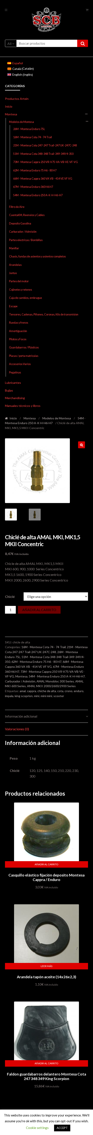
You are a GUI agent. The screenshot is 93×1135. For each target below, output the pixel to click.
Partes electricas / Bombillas (26, 240)
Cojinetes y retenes (20, 289)
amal (23, 691)
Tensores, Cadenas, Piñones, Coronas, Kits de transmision (43, 314)
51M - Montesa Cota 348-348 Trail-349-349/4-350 (43, 153)
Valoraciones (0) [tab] (17, 729)
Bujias (9, 390)
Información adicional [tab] (21, 716)
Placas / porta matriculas (23, 355)
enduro (78, 691)
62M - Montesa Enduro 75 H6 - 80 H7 (34, 170)
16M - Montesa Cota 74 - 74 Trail (32, 137)
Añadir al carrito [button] (46, 864)
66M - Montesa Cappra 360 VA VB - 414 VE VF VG (42, 178)
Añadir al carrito (39, 610)
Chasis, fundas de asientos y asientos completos (37, 256)
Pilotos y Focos (17, 339)
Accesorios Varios (20, 364)
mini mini (46, 696)
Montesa (11, 114)
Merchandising (15, 398)
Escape (13, 306)
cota (60, 691)
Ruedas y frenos (18, 322)
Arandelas (15, 265)
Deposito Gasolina (20, 223)
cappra (31, 691)
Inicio (8, 106)
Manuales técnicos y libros (22, 406)
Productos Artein (17, 98)
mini (36, 696)
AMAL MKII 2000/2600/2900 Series (51, 686)
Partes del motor (19, 281)
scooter (58, 696)
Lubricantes (13, 382)
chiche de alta (46, 691)
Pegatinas (15, 372)
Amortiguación (18, 331)
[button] (81, 444)
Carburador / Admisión (23, 231)
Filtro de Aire (16, 207)
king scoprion (24, 696)
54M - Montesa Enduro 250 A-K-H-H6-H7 (38, 195)
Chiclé (10, 596)
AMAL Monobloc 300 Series (55, 681)
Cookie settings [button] (37, 1128)
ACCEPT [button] (62, 1128)
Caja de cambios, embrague (25, 297)
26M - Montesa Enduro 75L (29, 129)
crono (68, 691)
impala (9, 696)
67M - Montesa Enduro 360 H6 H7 (33, 186)
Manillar (14, 248)
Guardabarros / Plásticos (24, 347)
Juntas (13, 273)
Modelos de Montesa (21, 122)
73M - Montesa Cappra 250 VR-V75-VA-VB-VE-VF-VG (45, 162)
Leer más (46, 966)
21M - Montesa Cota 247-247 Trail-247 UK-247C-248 (45, 145)
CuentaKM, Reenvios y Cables (27, 215)
